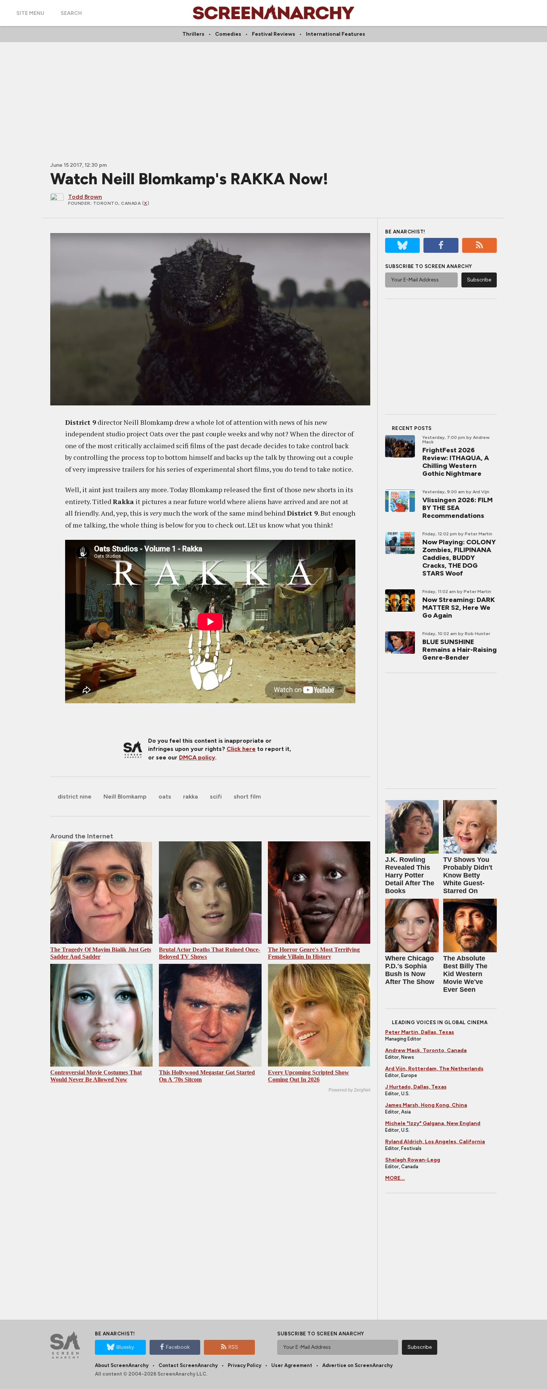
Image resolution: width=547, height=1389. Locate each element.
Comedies (228, 34)
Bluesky (125, 1347)
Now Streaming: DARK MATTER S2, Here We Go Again (458, 607)
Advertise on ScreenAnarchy (357, 1365)
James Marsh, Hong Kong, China (426, 1105)
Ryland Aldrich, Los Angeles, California (435, 1141)
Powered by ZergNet (349, 1090)
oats (165, 796)
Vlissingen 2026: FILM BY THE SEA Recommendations (457, 508)
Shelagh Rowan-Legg (412, 1160)
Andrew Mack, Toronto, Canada (426, 1050)
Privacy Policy (244, 1365)
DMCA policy (197, 757)
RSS (233, 1347)
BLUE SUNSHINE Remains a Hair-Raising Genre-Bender (459, 650)
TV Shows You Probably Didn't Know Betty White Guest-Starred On (467, 875)
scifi (216, 796)
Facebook (178, 1347)
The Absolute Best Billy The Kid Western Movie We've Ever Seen (465, 974)
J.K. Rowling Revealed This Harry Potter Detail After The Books (409, 875)
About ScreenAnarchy (121, 1365)
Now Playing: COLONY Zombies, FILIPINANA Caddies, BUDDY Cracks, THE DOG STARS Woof (459, 557)
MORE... (395, 1178)
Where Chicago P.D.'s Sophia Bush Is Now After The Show (409, 970)
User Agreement (291, 1365)
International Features (335, 34)
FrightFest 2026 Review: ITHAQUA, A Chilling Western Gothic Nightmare (455, 462)
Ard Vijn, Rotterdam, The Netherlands (434, 1068)
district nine (75, 796)
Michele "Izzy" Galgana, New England (432, 1123)
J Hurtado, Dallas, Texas (416, 1087)
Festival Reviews (273, 34)
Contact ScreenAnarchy (188, 1365)
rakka (190, 796)
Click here (241, 748)
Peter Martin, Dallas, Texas (419, 1032)
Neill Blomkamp (125, 796)
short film (247, 796)
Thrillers (193, 34)
